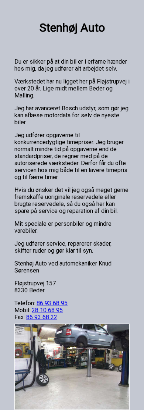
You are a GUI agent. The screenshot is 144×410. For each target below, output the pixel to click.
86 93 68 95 (52, 303)
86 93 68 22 (41, 317)
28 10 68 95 (47, 310)
